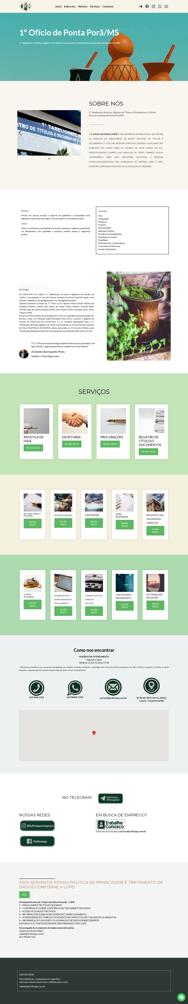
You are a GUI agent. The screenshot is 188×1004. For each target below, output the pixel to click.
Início (58, 6)
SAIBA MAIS (33, 447)
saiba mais (110, 444)
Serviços (95, 6)
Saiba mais (72, 444)
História (82, 6)
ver (24, 894)
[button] (94, 733)
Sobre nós (69, 6)
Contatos (107, 6)
